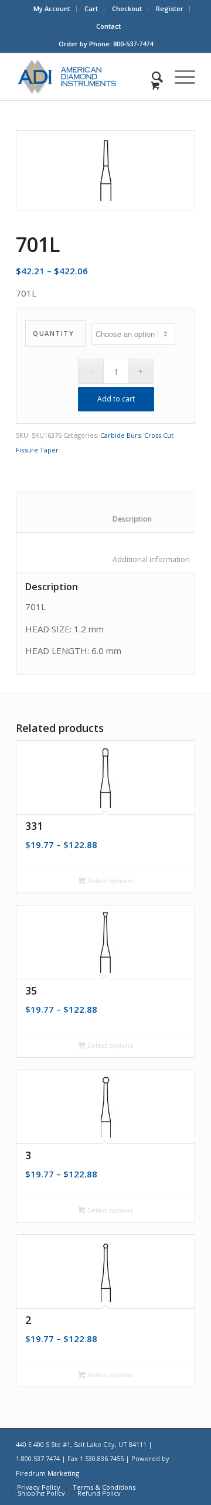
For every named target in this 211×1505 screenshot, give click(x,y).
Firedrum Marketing (47, 1473)
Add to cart (116, 399)
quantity (53, 333)
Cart (91, 8)
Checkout (127, 8)
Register (169, 8)
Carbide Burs (120, 435)
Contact (108, 26)
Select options (109, 880)
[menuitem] (52, 9)
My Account (51, 8)
